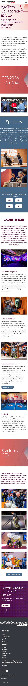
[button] (26, 2)
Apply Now (5, 665)
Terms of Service (4, 682)
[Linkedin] (7, 671)
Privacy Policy (4, 678)
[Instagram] (2, 671)
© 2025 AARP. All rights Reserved (8, 675)
